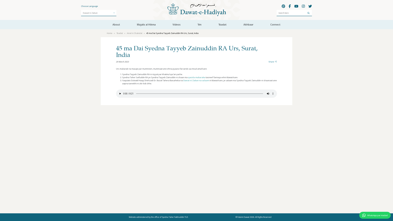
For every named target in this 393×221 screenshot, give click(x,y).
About (116, 24)
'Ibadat (222, 24)
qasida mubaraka (196, 77)
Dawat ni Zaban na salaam (196, 80)
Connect (275, 24)
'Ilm (199, 24)
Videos (177, 24)
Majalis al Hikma (146, 24)
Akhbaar (248, 24)
